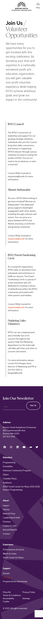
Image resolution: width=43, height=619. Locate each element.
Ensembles (8, 467)
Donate (6, 574)
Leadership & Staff (11, 518)
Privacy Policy (28, 592)
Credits (6, 602)
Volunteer (7, 578)
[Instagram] (11, 447)
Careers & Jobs (9, 526)
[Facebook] (4, 447)
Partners (7, 522)
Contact (6, 534)
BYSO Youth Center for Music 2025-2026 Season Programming (21, 488)
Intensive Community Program (17, 471)
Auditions (7, 483)
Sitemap (26, 599)
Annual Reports (10, 530)
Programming (9, 463)
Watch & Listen (9, 554)
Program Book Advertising (15, 582)
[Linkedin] (17, 447)
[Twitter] (37, 447)
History (6, 510)
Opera (5, 475)
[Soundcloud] (30, 447)
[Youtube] (24, 447)
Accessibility (8, 599)
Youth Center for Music (13, 558)
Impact (6, 506)
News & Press (9, 514)
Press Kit (7, 592)
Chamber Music (10, 479)
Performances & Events (13, 550)
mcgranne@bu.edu (16, 239)
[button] (38, 4)
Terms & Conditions (12, 595)
